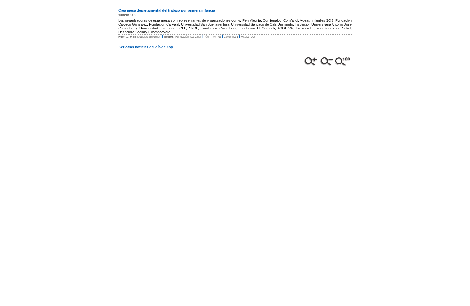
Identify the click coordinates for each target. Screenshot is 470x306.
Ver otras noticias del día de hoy (146, 47)
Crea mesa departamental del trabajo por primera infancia (166, 10)
